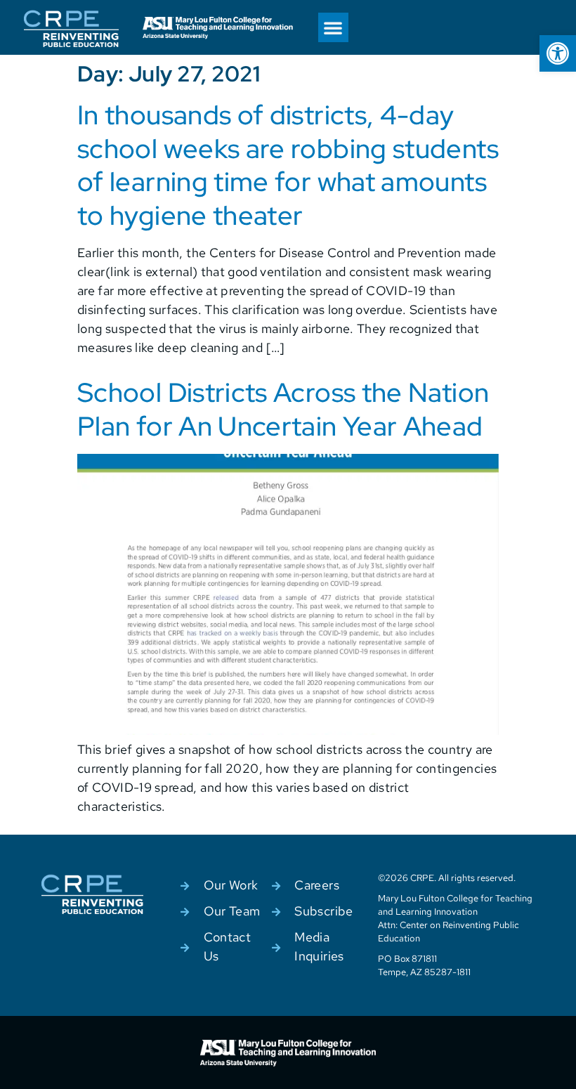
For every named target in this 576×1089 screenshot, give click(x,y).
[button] (333, 27)
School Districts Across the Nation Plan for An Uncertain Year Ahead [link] (283, 409)
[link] (557, 53)
